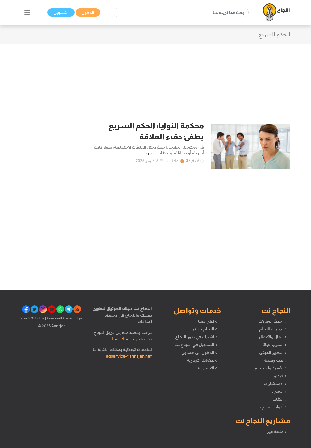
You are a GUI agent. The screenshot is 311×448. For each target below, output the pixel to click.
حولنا (78, 318)
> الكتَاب (279, 399)
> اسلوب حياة (274, 344)
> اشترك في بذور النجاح (196, 336)
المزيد (149, 152)
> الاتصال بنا (206, 367)
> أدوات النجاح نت (271, 406)
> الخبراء (279, 391)
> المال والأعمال (272, 336)
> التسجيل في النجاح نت (195, 344)
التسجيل (61, 12)
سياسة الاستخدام (32, 318)
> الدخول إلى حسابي (199, 352)
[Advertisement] (155, 78)
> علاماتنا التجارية (202, 360)
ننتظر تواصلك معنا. (128, 338)
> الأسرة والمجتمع (270, 367)
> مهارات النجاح (272, 329)
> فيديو (280, 375)
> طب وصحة (275, 360)
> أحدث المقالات (272, 321)
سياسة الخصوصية (59, 318)
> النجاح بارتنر (204, 329)
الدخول (88, 12)
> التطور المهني (272, 352)
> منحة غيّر (276, 431)
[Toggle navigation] (27, 12)
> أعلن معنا (207, 321)
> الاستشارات (275, 383)
